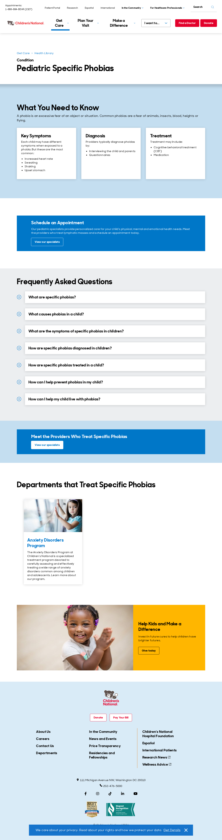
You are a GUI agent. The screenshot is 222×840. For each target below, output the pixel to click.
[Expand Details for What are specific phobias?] (19, 297)
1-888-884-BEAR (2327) (18, 9)
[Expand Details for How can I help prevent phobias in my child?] (19, 382)
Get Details (172, 830)
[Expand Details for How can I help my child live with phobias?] (19, 399)
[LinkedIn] (122, 794)
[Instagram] (97, 794)
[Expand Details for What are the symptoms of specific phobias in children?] (19, 331)
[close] (186, 830)
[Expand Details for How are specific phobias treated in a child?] (19, 365)
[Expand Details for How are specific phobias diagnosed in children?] (19, 348)
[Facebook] (85, 794)
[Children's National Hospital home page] (26, 23)
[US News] (92, 809)
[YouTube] (135, 794)
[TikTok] (110, 794)
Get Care (23, 53)
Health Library (44, 53)
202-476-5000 (112, 786)
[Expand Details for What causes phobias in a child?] (19, 314)
